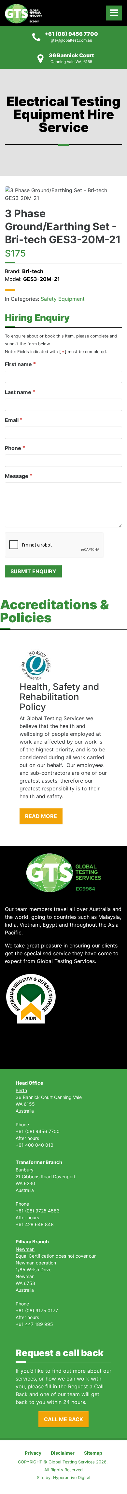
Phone (13, 448)
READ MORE (41, 816)
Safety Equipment (63, 299)
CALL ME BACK (63, 1419)
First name (18, 364)
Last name (18, 392)
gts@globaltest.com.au (71, 40)
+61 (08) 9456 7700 (71, 34)
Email (12, 420)
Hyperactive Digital (71, 1477)
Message (16, 476)
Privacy (33, 1453)
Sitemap (93, 1453)
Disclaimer (63, 1453)
